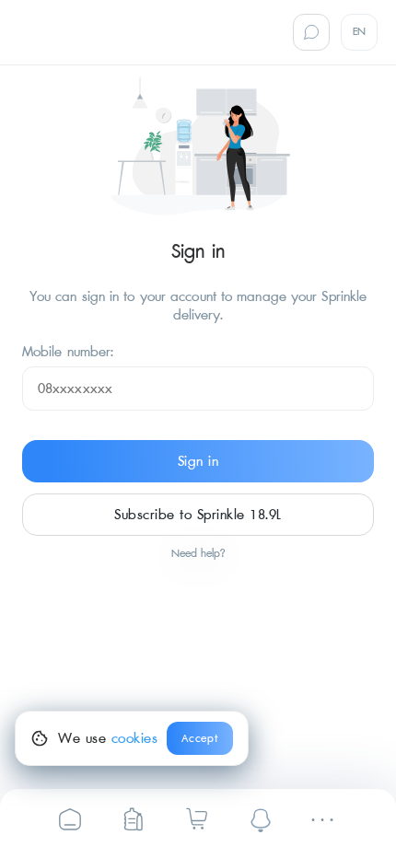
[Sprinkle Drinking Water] (70, 819)
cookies (134, 738)
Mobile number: (67, 351)
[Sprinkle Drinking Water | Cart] (196, 818)
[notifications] (260, 819)
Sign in (198, 461)
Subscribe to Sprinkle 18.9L (198, 515)
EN (360, 31)
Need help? (198, 554)
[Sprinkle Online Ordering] (133, 819)
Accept (199, 738)
